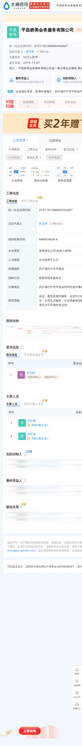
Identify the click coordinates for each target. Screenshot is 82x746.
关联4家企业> (40, 425)
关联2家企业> (40, 438)
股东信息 (70, 149)
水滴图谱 (14, 149)
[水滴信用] (15, 5)
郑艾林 (30, 51)
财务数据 (54, 157)
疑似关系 (34, 157)
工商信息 (32, 149)
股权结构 (50, 149)
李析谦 (31, 420)
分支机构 (14, 157)
